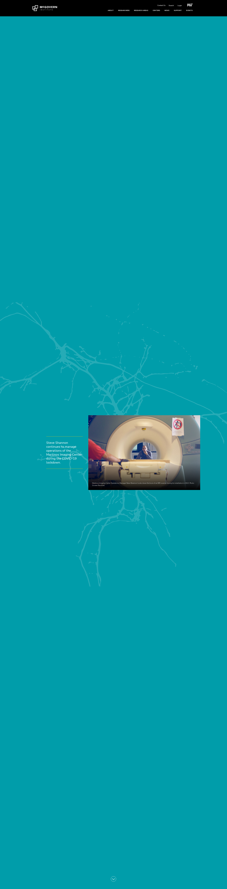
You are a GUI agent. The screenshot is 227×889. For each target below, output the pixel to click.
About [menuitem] (111, 10)
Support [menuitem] (178, 10)
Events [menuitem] (189, 10)
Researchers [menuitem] (124, 10)
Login (180, 5)
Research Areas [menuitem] (141, 10)
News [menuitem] (166, 10)
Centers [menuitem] (156, 10)
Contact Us (161, 5)
